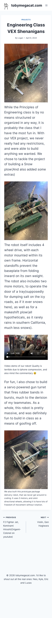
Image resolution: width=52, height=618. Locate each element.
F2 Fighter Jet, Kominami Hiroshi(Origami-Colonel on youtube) (12, 527)
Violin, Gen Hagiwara (43, 521)
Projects (26, 20)
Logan (20, 38)
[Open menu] (46, 5)
